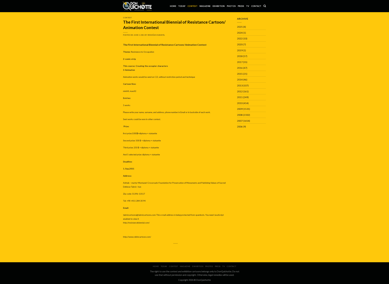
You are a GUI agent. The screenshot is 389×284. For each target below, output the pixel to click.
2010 (240, 103)
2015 (240, 73)
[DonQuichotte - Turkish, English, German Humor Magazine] (137, 6)
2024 (240, 32)
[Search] (264, 6)
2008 (240, 114)
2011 (240, 97)
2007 (240, 120)
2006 (240, 126)
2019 (240, 50)
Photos (231, 6)
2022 (240, 38)
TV (247, 6)
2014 (240, 79)
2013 (240, 85)
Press (241, 6)
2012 (240, 91)
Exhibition (219, 6)
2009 (240, 108)
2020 (240, 44)
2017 (240, 62)
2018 (240, 56)
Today (181, 6)
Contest (192, 6)
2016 (240, 67)
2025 (240, 26)
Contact (256, 6)
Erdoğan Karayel (156, 35)
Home (173, 6)
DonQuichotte (203, 280)
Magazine (205, 6)
